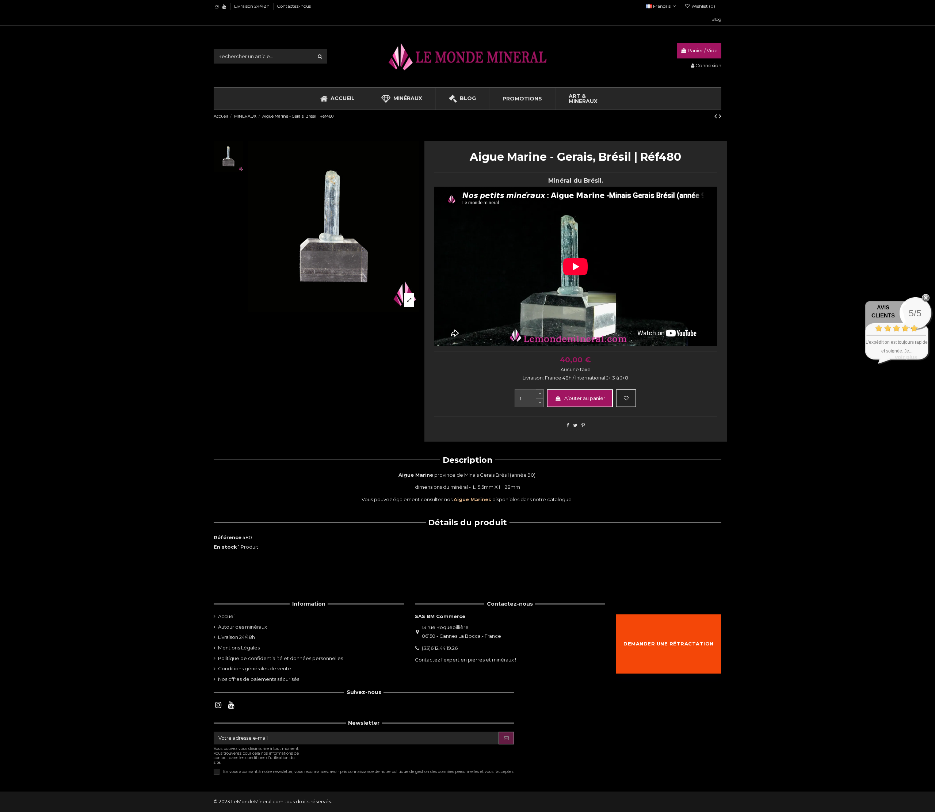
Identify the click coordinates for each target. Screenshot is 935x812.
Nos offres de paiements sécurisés (258, 679)
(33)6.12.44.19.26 (440, 648)
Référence (227, 537)
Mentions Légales (239, 648)
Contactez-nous (294, 6)
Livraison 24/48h (252, 6)
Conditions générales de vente (254, 668)
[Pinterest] (583, 425)
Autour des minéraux (242, 627)
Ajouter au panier (584, 398)
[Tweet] (575, 425)
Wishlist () (703, 6)
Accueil (227, 616)
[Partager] (567, 425)
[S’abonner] (506, 738)
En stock (225, 547)
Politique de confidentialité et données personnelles (280, 658)
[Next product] (720, 116)
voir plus (906, 357)
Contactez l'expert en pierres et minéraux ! (465, 660)
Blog (716, 19)
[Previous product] (716, 116)
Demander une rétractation (668, 644)
